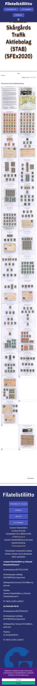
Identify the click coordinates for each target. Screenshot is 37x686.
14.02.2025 (32, 77)
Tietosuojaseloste (19, 546)
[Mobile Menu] (18, 19)
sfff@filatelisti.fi (18, 537)
